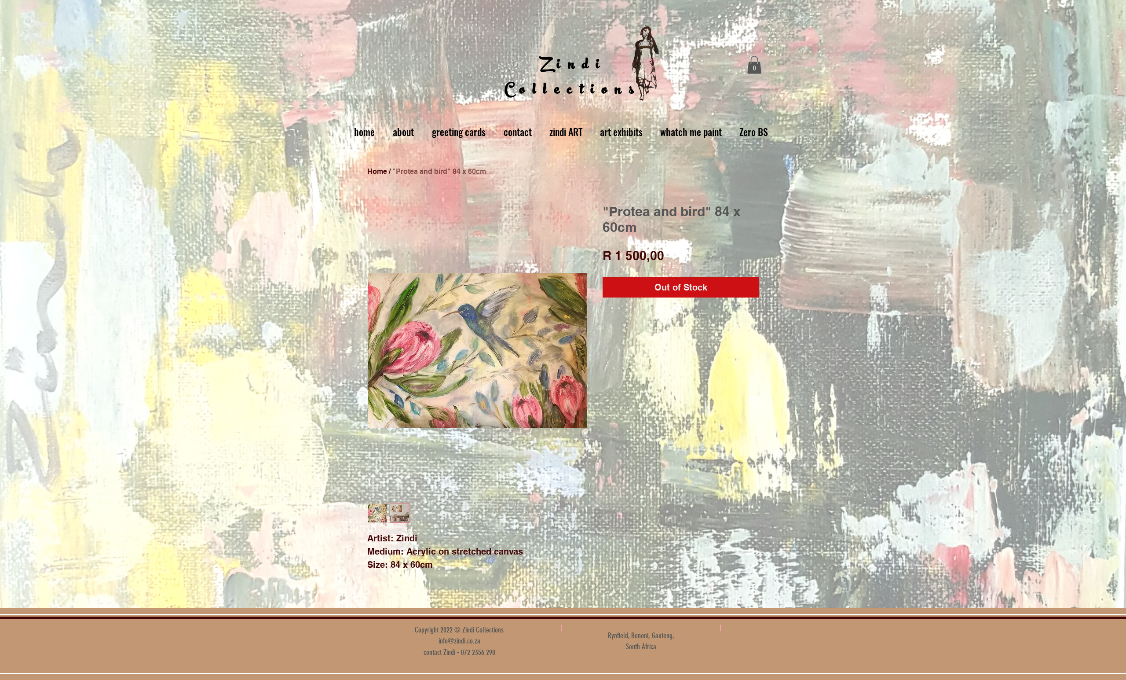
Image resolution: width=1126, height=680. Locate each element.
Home (377, 171)
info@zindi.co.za (459, 640)
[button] (754, 65)
